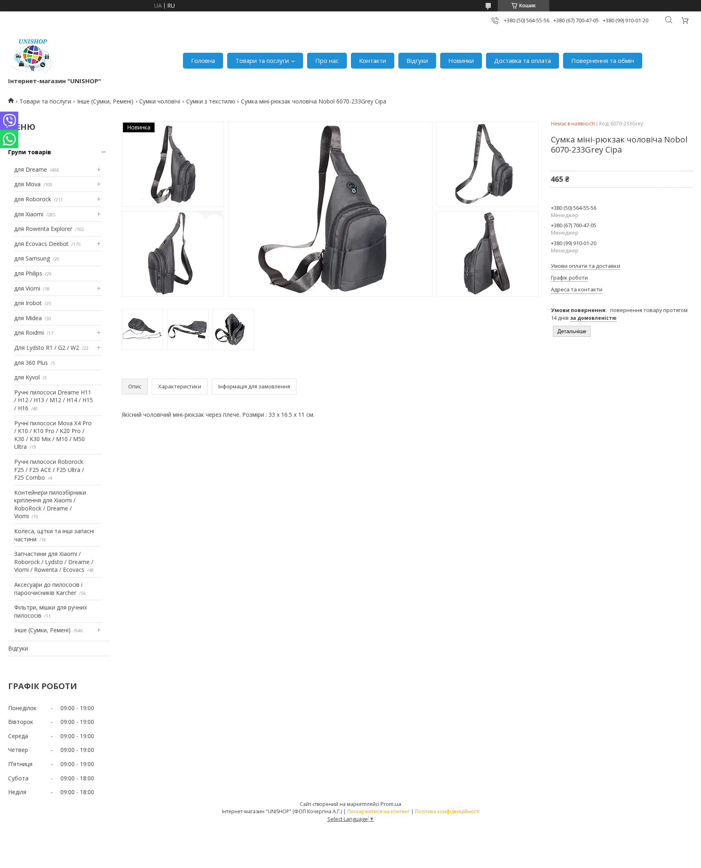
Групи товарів (29, 152)
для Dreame (30, 169)
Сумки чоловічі (159, 101)
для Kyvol (27, 377)
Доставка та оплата (522, 60)
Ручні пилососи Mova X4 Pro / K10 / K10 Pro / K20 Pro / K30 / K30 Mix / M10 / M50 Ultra (53, 435)
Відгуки (417, 60)
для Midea (28, 318)
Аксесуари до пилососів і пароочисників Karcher (48, 589)
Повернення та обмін (602, 60)
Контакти (372, 60)
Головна (203, 60)
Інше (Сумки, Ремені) (105, 101)
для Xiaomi (28, 214)
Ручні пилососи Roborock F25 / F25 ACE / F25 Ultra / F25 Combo (49, 469)
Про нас (327, 60)
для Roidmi (29, 332)
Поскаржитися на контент (378, 811)
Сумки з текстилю (210, 101)
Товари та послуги (262, 60)
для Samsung (32, 258)
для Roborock (32, 199)
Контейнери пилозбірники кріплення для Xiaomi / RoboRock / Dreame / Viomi (50, 504)
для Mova (27, 184)
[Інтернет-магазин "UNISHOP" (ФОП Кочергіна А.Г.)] (32, 57)
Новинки (461, 60)
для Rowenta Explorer (43, 229)
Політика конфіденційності (447, 811)
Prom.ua (391, 804)
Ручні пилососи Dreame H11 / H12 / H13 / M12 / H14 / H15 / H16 (53, 400)
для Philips (28, 273)
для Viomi (27, 288)
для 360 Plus (31, 362)
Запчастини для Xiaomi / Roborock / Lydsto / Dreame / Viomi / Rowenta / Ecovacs (53, 561)
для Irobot (28, 303)
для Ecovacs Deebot (41, 244)
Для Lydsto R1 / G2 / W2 (46, 347)
